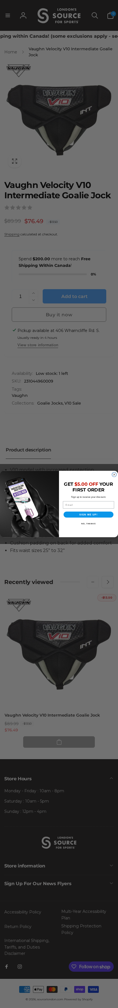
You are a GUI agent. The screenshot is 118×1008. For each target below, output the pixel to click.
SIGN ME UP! (88, 514)
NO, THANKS (88, 524)
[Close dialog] (114, 474)
